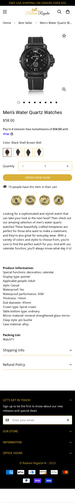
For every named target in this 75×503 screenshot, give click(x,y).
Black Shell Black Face (28, 152)
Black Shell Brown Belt (7, 152)
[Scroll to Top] (68, 482)
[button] (67, 11)
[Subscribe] (67, 420)
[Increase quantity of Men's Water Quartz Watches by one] (67, 166)
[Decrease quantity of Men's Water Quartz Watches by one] (22, 166)
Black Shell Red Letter (39, 152)
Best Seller (25, 23)
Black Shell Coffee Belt (17, 152)
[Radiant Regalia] (37, 12)
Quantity (8, 166)
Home (7, 23)
